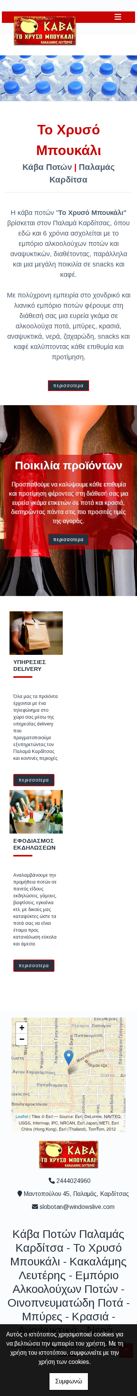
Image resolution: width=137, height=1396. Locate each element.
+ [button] (21, 1027)
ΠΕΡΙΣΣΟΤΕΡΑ (68, 385)
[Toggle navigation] (118, 17)
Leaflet (22, 1116)
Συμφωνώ (68, 1381)
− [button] (21, 1039)
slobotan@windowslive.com (77, 1207)
